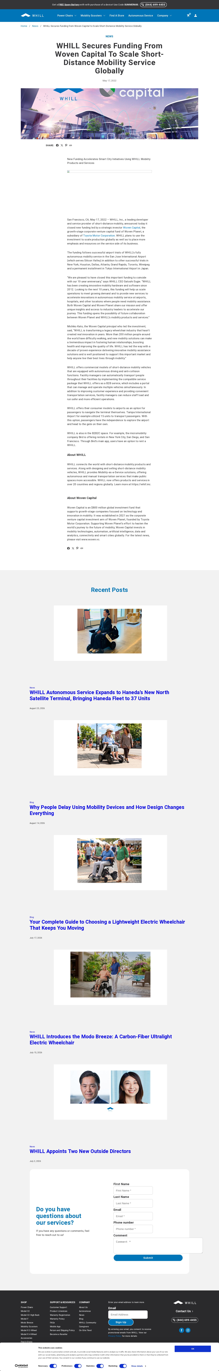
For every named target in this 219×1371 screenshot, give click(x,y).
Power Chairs (65, 15)
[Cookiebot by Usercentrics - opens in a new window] (21, 1366)
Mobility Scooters (91, 15)
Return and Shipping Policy (62, 1330)
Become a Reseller (58, 1334)
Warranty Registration (60, 1315)
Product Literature (58, 1311)
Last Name (121, 1197)
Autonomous (85, 1311)
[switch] (77, 1366)
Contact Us (183, 1311)
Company (162, 15)
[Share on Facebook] (57, 145)
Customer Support (58, 1307)
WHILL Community (87, 1322)
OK (192, 1349)
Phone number (123, 1222)
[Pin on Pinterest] (66, 145)
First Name (121, 1184)
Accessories (26, 1338)
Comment (120, 1235)
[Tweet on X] (62, 145)
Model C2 (25, 1311)
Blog (32, 802)
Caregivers (84, 1326)
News (35, 26)
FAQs (52, 1322)
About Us (83, 1307)
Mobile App (55, 1326)
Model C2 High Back (30, 1315)
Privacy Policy (114, 1336)
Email (117, 1210)
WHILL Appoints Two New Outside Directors (80, 1151)
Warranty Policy (57, 1319)
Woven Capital (131, 227)
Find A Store (117, 15)
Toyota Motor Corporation (99, 235)
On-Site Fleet (85, 1330)
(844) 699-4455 (155, 4)
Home (24, 26)
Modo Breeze (27, 1322)
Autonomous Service (140, 15)
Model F (24, 1319)
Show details (137, 1366)
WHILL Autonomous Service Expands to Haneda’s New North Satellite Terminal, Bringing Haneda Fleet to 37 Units (99, 695)
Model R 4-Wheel (29, 1334)
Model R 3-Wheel (29, 1330)
